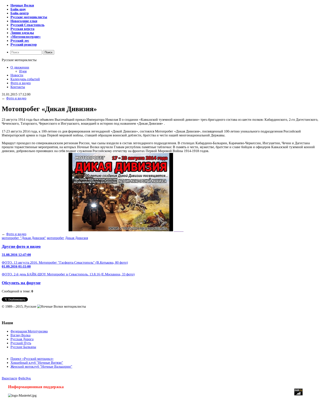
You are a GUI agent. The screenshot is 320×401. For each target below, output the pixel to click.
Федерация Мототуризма (29, 331)
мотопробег (55, 238)
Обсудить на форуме (21, 282)
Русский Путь (20, 343)
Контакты (17, 87)
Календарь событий (25, 79)
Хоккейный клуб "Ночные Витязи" (36, 362)
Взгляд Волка (20, 335)
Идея (23, 71)
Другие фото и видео (21, 246)
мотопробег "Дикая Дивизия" (24, 238)
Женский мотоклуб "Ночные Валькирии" (41, 366)
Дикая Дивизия (76, 238)
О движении (19, 67)
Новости (16, 75)
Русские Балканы (23, 347)
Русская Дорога (22, 339)
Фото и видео (20, 83)
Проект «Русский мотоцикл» (32, 359)
